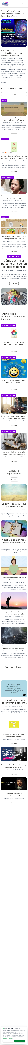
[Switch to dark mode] (22, 3)
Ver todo (14, 94)
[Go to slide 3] (24, 44)
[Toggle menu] (25, 3)
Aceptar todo (20, 1041)
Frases (4, 100)
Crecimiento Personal (14, 256)
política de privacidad (7, 1038)
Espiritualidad (8, 31)
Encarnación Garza (8, 41)
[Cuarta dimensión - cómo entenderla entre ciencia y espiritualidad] (14, 33)
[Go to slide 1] (21, 44)
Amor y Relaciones (7, 177)
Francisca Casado (8, 161)
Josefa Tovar (8, 456)
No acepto (8, 1041)
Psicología (5, 139)
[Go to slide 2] (23, 44)
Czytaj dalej (14, 283)
